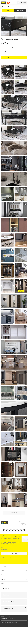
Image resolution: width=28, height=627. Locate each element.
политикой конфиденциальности (9, 560)
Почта (2, 547)
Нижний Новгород (12, 618)
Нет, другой (20, 10)
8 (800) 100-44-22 (18, 2)
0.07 (12, 188)
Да (8, 10)
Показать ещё (14, 512)
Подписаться (14, 553)
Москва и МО (3, 616)
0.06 (12, 418)
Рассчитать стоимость (14, 58)
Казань (10, 616)
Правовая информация (5, 625)
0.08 (25, 280)
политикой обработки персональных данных (16, 559)
